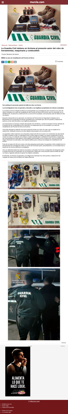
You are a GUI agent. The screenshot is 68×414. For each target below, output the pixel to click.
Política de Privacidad (8, 407)
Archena (64, 342)
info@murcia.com (7, 404)
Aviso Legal (5, 405)
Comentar (60, 61)
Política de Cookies (7, 410)
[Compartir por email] (12, 62)
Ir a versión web (6, 412)
